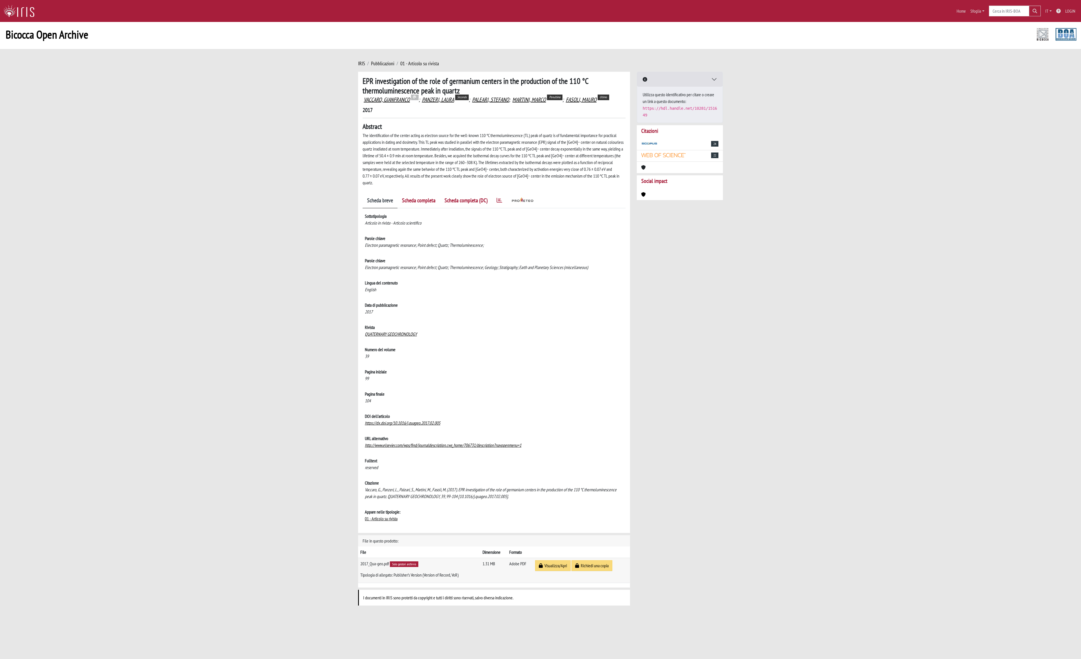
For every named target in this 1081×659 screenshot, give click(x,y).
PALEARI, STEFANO (490, 99)
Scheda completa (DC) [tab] (466, 200)
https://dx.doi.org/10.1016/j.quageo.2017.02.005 (402, 423)
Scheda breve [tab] (380, 200)
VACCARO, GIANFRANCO (387, 99)
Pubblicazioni (382, 63)
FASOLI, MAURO (581, 99)
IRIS (361, 63)
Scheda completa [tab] (418, 200)
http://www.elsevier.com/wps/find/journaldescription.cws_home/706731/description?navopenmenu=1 (443, 445)
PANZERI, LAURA (438, 99)
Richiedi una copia (594, 565)
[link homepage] (21, 11)
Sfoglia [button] (975, 11)
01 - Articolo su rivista (419, 63)
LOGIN (1070, 11)
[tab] (499, 201)
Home (961, 11)
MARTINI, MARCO (529, 99)
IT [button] (1046, 11)
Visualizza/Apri (555, 565)
